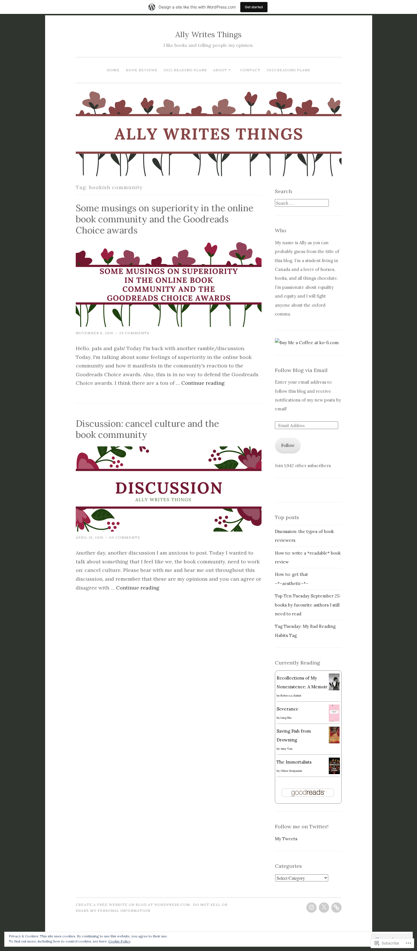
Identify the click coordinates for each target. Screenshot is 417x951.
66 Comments (124, 537)
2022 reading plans (185, 70)
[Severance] (334, 720)
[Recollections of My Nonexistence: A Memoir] (334, 688)
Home (113, 70)
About (220, 70)
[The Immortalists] (334, 772)
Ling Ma (286, 718)
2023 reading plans (288, 70)
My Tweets (286, 838)
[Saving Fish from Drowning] (334, 742)
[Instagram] (311, 907)
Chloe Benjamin (291, 771)
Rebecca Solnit (291, 695)
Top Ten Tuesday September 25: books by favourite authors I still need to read (307, 604)
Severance (287, 709)
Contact (250, 70)
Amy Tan (286, 749)
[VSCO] (336, 907)
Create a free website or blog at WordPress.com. (133, 904)
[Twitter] (324, 907)
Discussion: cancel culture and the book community (147, 429)
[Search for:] (302, 203)
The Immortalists (294, 762)
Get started (254, 7)
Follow (287, 445)
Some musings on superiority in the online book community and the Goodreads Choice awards (164, 219)
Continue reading (203, 383)
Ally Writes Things (208, 34)
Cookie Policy (119, 941)
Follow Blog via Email (301, 370)
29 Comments (134, 333)
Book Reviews (141, 70)
